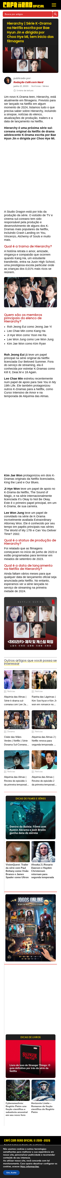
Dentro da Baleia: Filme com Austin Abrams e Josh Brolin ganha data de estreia (28, 830)
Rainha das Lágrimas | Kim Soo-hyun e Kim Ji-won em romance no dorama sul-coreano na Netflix (44, 700)
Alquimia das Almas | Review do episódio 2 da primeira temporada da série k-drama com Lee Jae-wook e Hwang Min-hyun (44, 781)
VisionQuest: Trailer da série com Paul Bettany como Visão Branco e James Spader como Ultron (17, 871)
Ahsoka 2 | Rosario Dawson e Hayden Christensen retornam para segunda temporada (42, 871)
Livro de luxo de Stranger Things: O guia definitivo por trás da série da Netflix (30, 1068)
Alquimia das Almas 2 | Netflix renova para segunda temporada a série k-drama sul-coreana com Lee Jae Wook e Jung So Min (44, 740)
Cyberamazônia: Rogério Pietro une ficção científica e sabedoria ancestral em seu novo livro (17, 1109)
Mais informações (29, 1166)
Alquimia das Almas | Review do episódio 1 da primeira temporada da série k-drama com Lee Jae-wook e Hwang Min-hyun (16, 781)
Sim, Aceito (11, 1172)
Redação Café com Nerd (28, 82)
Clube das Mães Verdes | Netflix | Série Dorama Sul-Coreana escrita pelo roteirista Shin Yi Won (16, 740)
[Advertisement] (30, 176)
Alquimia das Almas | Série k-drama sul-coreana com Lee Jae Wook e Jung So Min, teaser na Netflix (15, 700)
